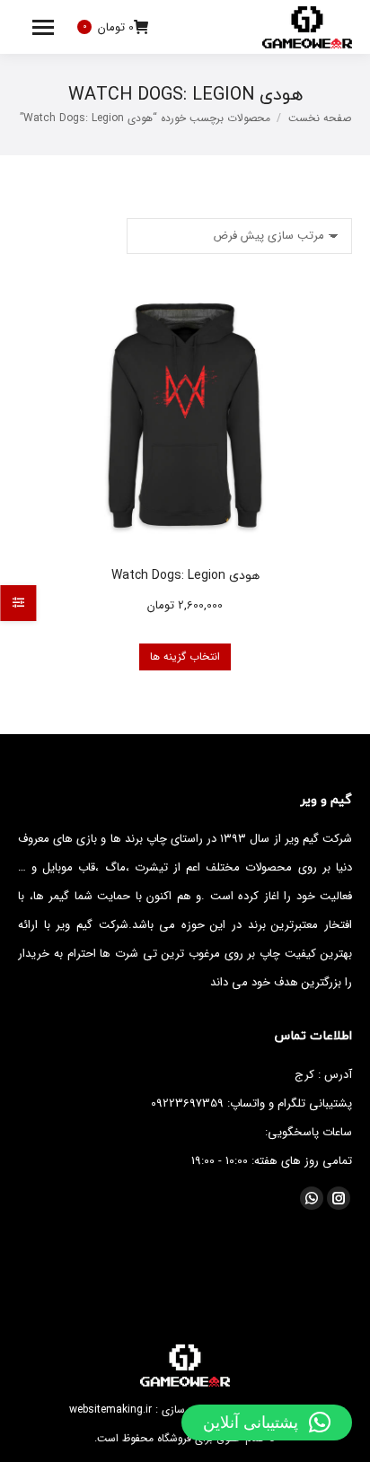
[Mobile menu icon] (43, 27)
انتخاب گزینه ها (185, 656)
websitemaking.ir (110, 1409)
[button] (266, 1422)
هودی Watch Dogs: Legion (185, 575)
